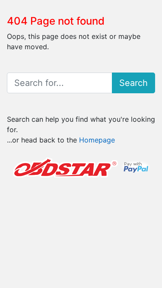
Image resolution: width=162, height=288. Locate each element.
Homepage (97, 140)
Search (133, 83)
